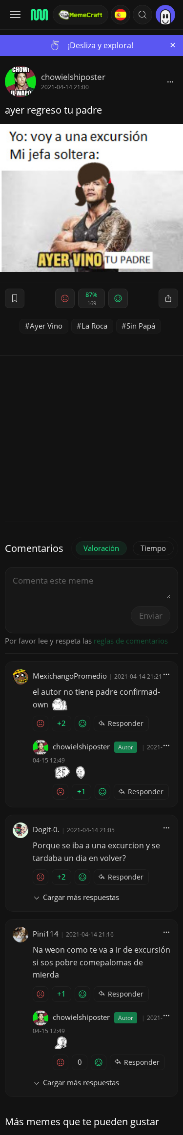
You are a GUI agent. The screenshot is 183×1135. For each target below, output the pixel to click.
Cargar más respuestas (81, 897)
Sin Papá (140, 326)
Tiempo (153, 548)
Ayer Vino (46, 326)
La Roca (94, 326)
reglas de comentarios (131, 641)
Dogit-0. (46, 829)
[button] (142, 14)
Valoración (101, 548)
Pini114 (46, 934)
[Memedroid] (38, 14)
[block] (170, 81)
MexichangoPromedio (70, 676)
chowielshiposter (73, 76)
